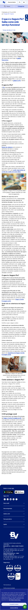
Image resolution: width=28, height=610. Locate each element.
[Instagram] (7, 499)
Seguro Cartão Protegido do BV (12, 418)
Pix (4, 87)
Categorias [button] (21, 6)
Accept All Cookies (14, 604)
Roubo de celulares (7, 147)
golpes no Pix (17, 80)
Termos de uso (7, 584)
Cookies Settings (14, 607)
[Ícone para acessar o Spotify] (16, 499)
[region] (14, 599)
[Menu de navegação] (23, 2)
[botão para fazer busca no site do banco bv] (19, 2)
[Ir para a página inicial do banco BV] (4, 2)
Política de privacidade (9, 588)
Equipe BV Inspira (9, 14)
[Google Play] (8, 492)
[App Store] (19, 492)
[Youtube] (10, 499)
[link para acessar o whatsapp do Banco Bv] (25, 607)
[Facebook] (4, 499)
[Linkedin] (13, 499)
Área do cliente (12, 2)
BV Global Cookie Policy (14, 599)
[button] (7, 6)
